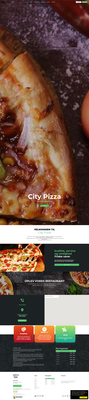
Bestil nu (44, 205)
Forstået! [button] (83, 397)
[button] (75, 397)
